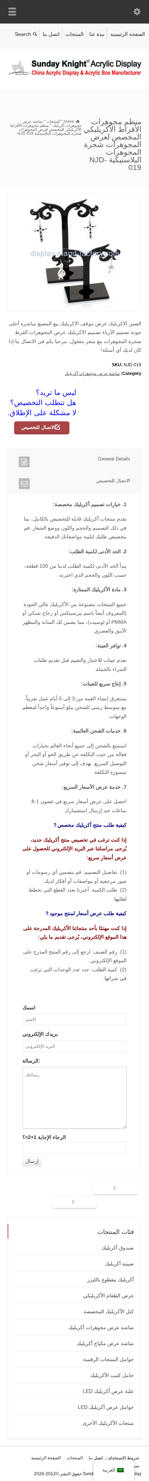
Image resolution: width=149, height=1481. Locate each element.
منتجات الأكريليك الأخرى (108, 1423)
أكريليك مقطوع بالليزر (110, 1279)
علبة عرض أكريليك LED (108, 1391)
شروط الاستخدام (123, 1457)
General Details (114, 459)
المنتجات (74, 34)
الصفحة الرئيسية (127, 34)
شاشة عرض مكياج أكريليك (105, 1343)
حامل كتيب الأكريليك (112, 1375)
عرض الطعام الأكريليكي (108, 1295)
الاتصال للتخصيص (38, 427)
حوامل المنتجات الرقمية (108, 1359)
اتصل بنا (51, 34)
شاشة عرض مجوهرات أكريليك (92, 373)
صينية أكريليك (119, 1264)
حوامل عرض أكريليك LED (106, 1407)
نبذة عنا (97, 34)
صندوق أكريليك (118, 1248)
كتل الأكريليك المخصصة (109, 1311)
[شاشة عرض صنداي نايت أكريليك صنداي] (74, 75)
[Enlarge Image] (69, 197)
